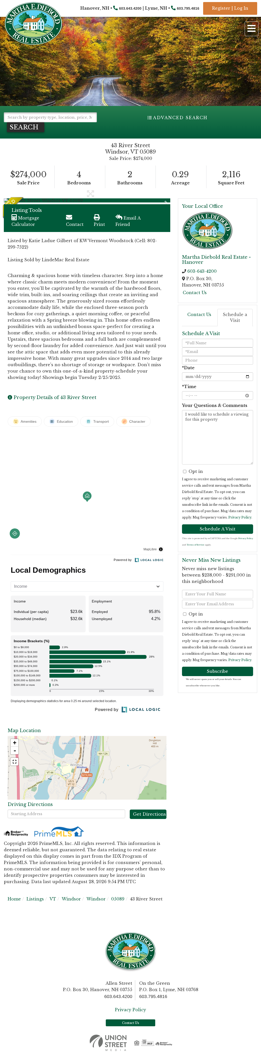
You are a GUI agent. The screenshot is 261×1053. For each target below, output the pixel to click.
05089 (117, 898)
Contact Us (195, 292)
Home (14, 898)
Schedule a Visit (235, 317)
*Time (189, 386)
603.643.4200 (130, 8)
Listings (35, 898)
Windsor (71, 898)
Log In (241, 8)
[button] (25, 127)
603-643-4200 (202, 271)
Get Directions (149, 814)
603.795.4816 (188, 8)
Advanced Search (180, 117)
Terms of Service (195, 544)
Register (221, 8)
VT (52, 898)
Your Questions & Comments (214, 405)
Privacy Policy (239, 517)
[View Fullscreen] (14, 761)
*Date (188, 367)
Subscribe (217, 671)
